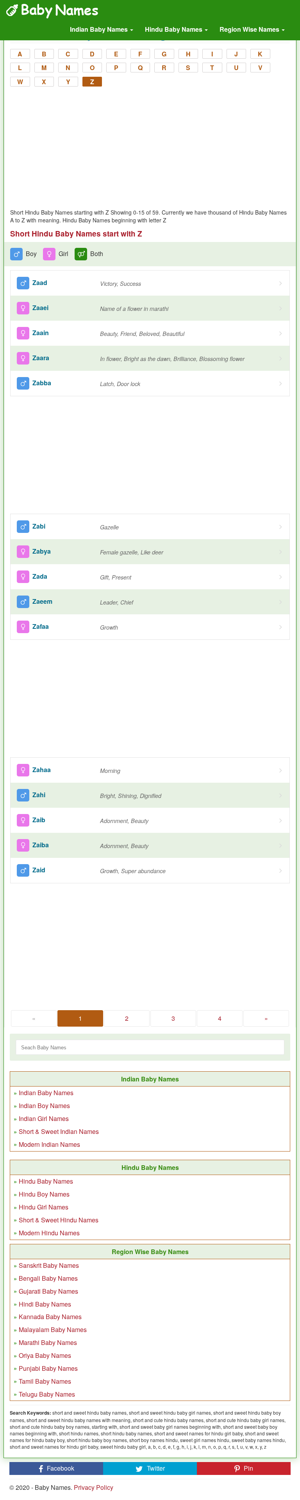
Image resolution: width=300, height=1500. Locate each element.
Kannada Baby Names (50, 1316)
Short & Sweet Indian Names (59, 1131)
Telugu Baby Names (47, 1394)
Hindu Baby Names (174, 29)
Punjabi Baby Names (48, 1368)
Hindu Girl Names (43, 1206)
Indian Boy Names (44, 1105)
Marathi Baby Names (48, 1342)
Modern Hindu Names (49, 1232)
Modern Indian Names (49, 1144)
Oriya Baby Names (45, 1355)
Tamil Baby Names (45, 1381)
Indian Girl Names (44, 1118)
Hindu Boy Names (44, 1194)
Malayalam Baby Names (53, 1329)
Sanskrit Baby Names (49, 1265)
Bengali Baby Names (48, 1278)
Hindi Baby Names (45, 1304)
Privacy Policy (93, 1487)
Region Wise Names (250, 29)
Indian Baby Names (99, 29)
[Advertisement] (150, 149)
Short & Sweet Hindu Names (58, 1219)
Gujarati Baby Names (48, 1291)
